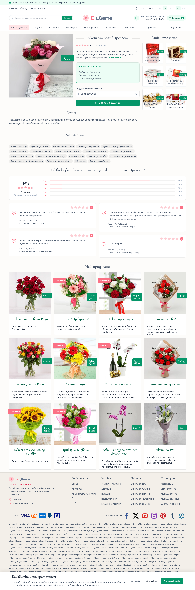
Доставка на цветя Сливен (154, 541)
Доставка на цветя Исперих (111, 530)
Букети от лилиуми (140, 489)
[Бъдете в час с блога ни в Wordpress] (181, 515)
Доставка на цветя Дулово (52, 530)
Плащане (105, 494)
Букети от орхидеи (140, 504)
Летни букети (76, 156)
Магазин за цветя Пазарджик (142, 561)
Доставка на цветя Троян (101, 544)
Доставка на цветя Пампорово (145, 547)
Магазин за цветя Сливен (113, 568)
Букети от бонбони (170, 504)
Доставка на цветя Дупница (81, 530)
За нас (75, 484)
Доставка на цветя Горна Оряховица (125, 527)
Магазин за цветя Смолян (140, 568)
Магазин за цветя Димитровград (136, 554)
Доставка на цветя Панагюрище (38, 537)
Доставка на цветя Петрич (97, 537)
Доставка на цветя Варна (173, 524)
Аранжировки (167, 484)
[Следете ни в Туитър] (135, 515)
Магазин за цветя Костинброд (25, 561)
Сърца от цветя (168, 489)
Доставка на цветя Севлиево (124, 541)
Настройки (135, 581)
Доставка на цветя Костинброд (55, 534)
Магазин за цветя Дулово (22, 558)
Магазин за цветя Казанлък (135, 558)
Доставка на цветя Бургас (146, 524)
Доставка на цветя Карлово (23, 534)
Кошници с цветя (169, 494)
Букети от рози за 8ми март (117, 146)
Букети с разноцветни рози (51, 156)
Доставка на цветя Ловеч (148, 534)
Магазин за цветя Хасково (113, 571)
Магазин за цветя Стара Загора (26, 571)
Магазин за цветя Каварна (107, 558)
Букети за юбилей (40, 146)
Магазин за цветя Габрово (69, 554)
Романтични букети (63, 146)
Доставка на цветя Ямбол (79, 547)
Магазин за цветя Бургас (121, 551)
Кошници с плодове (170, 499)
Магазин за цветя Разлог (31, 568)
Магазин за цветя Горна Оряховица (101, 554)
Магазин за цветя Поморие (147, 565)
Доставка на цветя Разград (40, 541)
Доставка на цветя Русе (96, 541)
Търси (67, 18)
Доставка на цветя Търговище (130, 544)
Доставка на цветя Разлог (69, 541)
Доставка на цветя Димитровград (161, 527)
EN (183, 8)
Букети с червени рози (95, 151)
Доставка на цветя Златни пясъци (111, 547)
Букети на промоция (41, 151)
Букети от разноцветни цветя (27, 161)
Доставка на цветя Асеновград (24, 524)
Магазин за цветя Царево (140, 571)
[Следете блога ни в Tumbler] (172, 515)
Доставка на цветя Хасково (161, 544)
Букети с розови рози (122, 151)
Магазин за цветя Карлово (163, 558)
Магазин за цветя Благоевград (92, 551)
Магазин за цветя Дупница (50, 558)
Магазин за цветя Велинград (40, 554)
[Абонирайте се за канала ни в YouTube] (144, 515)
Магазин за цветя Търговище (84, 571)
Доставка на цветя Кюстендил (118, 534)
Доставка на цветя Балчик (55, 524)
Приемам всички (172, 581)
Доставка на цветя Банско (83, 524)
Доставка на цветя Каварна (140, 530)
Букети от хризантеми (142, 499)
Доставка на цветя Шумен (51, 547)
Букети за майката (99, 161)
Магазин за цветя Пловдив (119, 565)
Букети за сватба (97, 156)
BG (178, 8)
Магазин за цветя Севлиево (84, 568)
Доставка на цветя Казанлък (170, 530)
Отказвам (151, 581)
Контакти (77, 489)
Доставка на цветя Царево (23, 547)
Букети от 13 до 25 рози (68, 151)
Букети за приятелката (59, 161)
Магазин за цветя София (167, 568)
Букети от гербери (140, 494)
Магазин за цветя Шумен (167, 571)
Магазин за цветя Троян (55, 571)
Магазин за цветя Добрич (167, 554)
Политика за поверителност (84, 585)
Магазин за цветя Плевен (91, 565)
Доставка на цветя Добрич (23, 530)
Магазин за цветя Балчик (35, 551)
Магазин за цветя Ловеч (114, 561)
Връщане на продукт (111, 504)
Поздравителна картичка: (89, 88)
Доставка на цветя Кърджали (87, 534)
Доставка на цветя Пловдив (121, 226)
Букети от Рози (19, 151)
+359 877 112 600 (20, 499)
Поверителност (109, 499)
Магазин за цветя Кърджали (55, 561)
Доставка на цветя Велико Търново (27, 527)
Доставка (106, 489)
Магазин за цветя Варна (148, 551)
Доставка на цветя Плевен (126, 537)
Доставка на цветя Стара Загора (124, 252)
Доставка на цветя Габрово (91, 527)
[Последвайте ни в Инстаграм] (154, 515)
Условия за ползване (111, 484)
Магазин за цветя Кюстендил (85, 561)
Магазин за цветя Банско (62, 551)
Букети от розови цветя (123, 156)
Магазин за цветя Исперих (79, 558)
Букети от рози (19, 146)
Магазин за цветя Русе (57, 568)
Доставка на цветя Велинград (61, 527)
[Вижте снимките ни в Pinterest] (163, 515)
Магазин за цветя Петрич (63, 565)
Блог (74, 502)
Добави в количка (109, 102)
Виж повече (115, 57)
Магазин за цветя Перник (36, 565)
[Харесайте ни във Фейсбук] (127, 515)
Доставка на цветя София (31, 223)
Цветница (80, 161)
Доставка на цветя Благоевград (115, 524)
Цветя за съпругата (88, 146)
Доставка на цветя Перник (69, 537)
